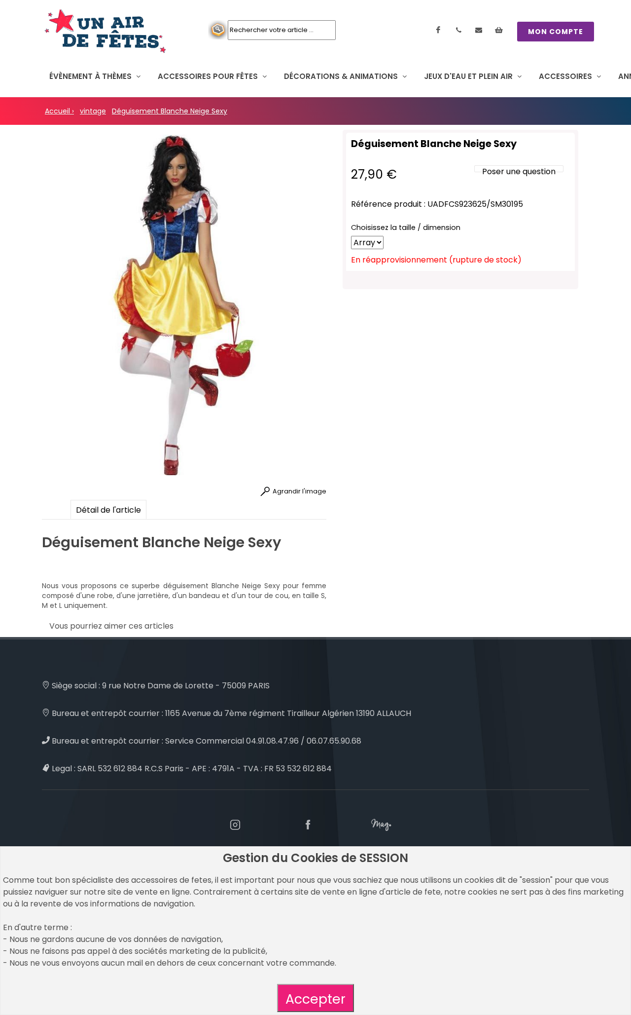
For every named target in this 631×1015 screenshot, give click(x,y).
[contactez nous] (479, 30)
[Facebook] (438, 30)
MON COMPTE (555, 32)
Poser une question (519, 171)
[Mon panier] (499, 30)
